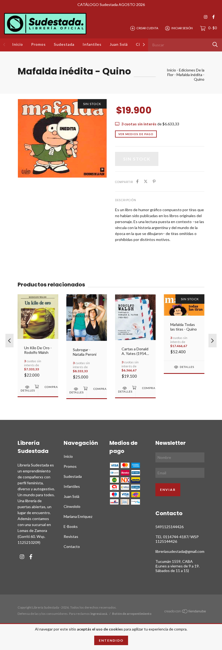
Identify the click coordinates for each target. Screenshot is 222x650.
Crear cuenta (147, 28)
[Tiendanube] (185, 612)
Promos (38, 44)
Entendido (111, 640)
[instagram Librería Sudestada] (206, 17)
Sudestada (64, 44)
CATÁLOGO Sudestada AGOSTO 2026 (111, 4)
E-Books (71, 526)
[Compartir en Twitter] (146, 181)
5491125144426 (169, 526)
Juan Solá (119, 44)
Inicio (17, 44)
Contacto (72, 546)
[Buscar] (215, 44)
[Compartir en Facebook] (137, 181)
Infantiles (92, 44)
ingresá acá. (99, 614)
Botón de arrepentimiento (132, 614)
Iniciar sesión (182, 28)
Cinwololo (72, 506)
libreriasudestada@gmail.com (179, 551)
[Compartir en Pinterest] (154, 181)
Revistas (71, 536)
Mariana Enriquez (78, 516)
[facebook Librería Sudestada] (213, 17)
